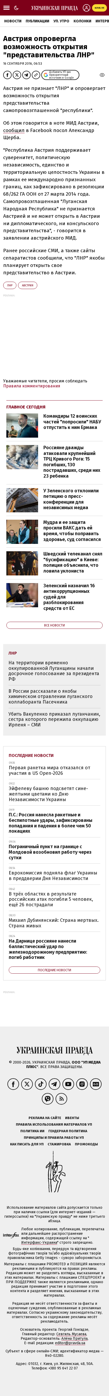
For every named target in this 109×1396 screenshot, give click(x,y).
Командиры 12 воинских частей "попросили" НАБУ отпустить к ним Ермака (72, 421)
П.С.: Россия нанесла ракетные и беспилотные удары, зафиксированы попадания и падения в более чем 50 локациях (50, 823)
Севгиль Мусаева (71, 1334)
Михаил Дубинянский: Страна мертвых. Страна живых (54, 923)
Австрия (27, 285)
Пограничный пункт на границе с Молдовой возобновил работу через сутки (50, 852)
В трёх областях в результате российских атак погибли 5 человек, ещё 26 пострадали (51, 899)
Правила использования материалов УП (54, 1124)
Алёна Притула (74, 1338)
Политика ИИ (32, 1131)
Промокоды (86, 1144)
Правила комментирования (31, 385)
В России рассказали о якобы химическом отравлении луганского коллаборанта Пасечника (50, 696)
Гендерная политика (67, 1131)
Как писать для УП (27, 1144)
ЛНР (9, 285)
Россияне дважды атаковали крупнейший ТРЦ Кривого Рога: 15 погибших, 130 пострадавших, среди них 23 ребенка (71, 462)
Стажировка (59, 1144)
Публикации (37, 21)
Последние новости (31, 755)
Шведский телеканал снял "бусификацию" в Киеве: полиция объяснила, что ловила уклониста (72, 562)
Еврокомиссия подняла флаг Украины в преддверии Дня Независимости (53, 875)
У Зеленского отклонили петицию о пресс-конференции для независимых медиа (71, 499)
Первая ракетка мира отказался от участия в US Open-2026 (49, 770)
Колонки (82, 21)
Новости (12, 21)
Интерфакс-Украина (39, 1242)
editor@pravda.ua (70, 1343)
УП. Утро (61, 21)
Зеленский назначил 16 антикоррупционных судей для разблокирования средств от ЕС (69, 597)
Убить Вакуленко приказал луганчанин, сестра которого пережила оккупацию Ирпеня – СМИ (54, 719)
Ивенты (72, 1118)
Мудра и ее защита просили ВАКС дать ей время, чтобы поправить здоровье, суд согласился (72, 530)
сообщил (14, 130)
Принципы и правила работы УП (54, 1138)
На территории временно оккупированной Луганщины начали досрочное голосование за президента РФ (53, 671)
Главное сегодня (26, 407)
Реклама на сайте (45, 1118)
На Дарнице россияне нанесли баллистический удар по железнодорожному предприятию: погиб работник (48, 949)
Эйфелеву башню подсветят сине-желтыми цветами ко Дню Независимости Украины (48, 794)
